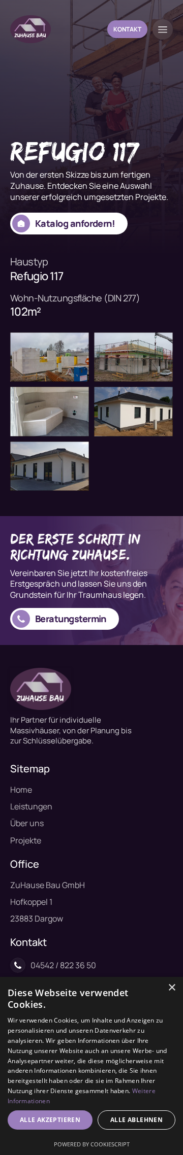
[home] (30, 29)
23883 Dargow (36, 918)
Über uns (27, 823)
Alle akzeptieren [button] (50, 1119)
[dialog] (91, 1066)
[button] (162, 29)
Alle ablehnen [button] (136, 1119)
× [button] (171, 988)
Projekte (25, 840)
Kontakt (127, 29)
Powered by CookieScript (92, 1144)
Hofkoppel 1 (31, 901)
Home (21, 789)
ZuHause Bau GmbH (47, 885)
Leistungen (31, 806)
